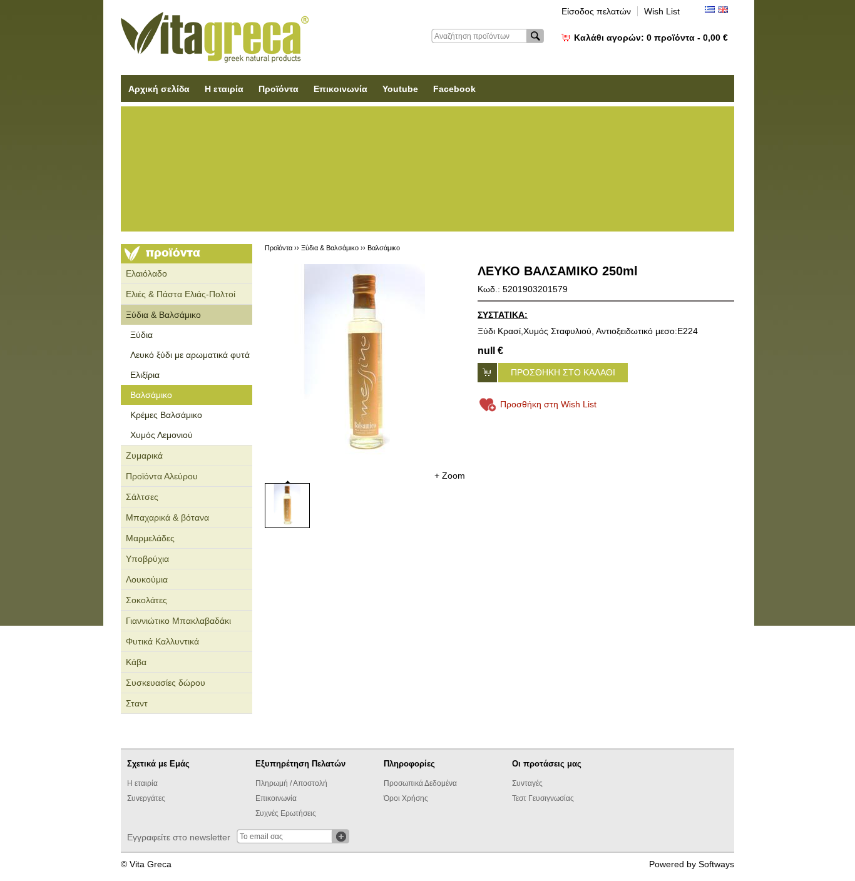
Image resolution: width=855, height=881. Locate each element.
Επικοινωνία (340, 89)
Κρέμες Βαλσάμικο (166, 415)
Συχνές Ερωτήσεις (285, 813)
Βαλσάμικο (151, 395)
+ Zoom (449, 476)
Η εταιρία (224, 89)
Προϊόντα (279, 89)
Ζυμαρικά (144, 456)
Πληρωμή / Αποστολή (291, 783)
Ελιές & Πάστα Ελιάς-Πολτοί (180, 294)
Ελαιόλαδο (146, 273)
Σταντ (137, 703)
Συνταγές (527, 783)
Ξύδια (141, 335)
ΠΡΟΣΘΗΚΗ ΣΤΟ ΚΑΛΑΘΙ (563, 372)
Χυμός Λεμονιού (161, 435)
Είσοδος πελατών (596, 11)
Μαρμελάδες (150, 538)
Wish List (662, 11)
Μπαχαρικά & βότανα (167, 517)
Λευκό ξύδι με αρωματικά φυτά (190, 355)
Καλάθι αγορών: (651, 38)
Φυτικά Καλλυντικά (162, 641)
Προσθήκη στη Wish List (548, 404)
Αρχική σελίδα (159, 89)
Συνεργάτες (146, 798)
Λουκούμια (147, 579)
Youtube (400, 89)
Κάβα (136, 662)
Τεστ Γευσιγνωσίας (543, 798)
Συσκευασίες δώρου (165, 683)
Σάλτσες (142, 497)
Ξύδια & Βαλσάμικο (163, 315)
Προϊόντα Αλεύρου (162, 476)
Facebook (454, 89)
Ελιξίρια (145, 375)
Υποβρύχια (147, 559)
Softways (716, 864)
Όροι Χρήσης (406, 798)
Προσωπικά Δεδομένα (420, 783)
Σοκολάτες (146, 600)
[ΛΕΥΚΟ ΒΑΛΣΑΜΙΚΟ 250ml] (365, 364)
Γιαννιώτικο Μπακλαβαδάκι (178, 621)
